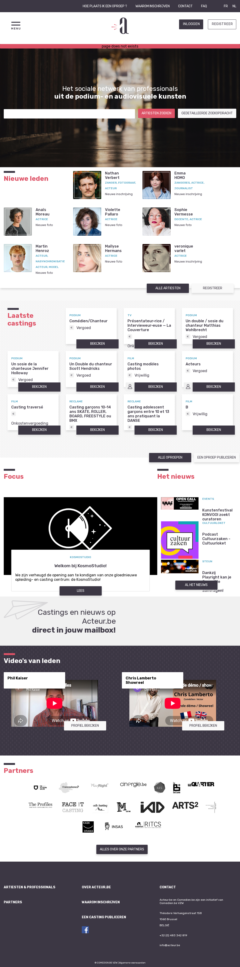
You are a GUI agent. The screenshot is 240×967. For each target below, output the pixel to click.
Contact (185, 6)
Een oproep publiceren (216, 457)
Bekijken (97, 344)
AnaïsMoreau (42, 211)
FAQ (204, 6)
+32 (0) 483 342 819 (173, 935)
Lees (80, 591)
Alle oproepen (170, 457)
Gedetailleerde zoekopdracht (207, 113)
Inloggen (191, 24)
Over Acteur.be (96, 887)
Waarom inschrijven (152, 6)
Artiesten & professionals (29, 887)
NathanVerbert (112, 175)
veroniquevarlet (183, 248)
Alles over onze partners (122, 849)
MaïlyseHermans (113, 248)
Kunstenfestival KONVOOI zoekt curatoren (217, 514)
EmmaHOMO (180, 175)
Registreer (222, 24)
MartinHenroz (42, 248)
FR (226, 6)
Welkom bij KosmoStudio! (80, 565)
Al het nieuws (196, 585)
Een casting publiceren (104, 917)
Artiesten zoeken (156, 113)
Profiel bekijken (85, 726)
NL (234, 6)
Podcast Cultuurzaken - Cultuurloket (216, 538)
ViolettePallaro (112, 211)
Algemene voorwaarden (132, 962)
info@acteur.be (170, 945)
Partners (13, 902)
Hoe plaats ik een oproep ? (105, 6)
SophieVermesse (183, 211)
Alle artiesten (167, 288)
